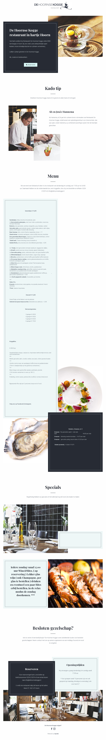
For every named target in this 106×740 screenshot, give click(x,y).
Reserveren (31, 65)
